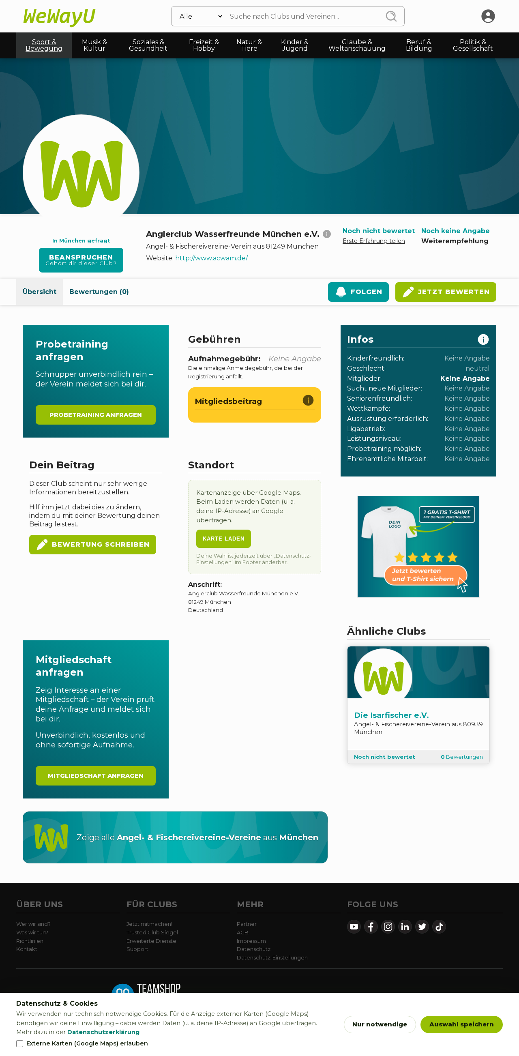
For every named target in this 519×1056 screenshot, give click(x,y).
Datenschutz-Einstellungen (272, 957)
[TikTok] (439, 927)
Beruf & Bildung (419, 45)
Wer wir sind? (33, 924)
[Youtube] (354, 927)
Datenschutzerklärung (103, 1032)
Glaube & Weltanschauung (357, 45)
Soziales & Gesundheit (148, 45)
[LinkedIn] (405, 927)
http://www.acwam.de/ (211, 258)
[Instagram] (388, 927)
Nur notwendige (379, 1024)
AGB (243, 932)
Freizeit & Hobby (204, 45)
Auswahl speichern (461, 1024)
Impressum (251, 941)
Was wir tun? (32, 932)
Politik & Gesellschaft (473, 45)
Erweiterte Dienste (151, 941)
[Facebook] (371, 927)
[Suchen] (391, 16)
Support (137, 949)
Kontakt (26, 949)
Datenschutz (253, 949)
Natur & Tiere (249, 45)
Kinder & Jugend (295, 45)
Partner (247, 924)
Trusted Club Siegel (152, 932)
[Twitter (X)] (422, 927)
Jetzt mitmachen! (149, 924)
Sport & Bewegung (44, 45)
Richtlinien (29, 941)
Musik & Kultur (94, 45)
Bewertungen (462, 756)
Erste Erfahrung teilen (374, 241)
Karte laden (223, 539)
